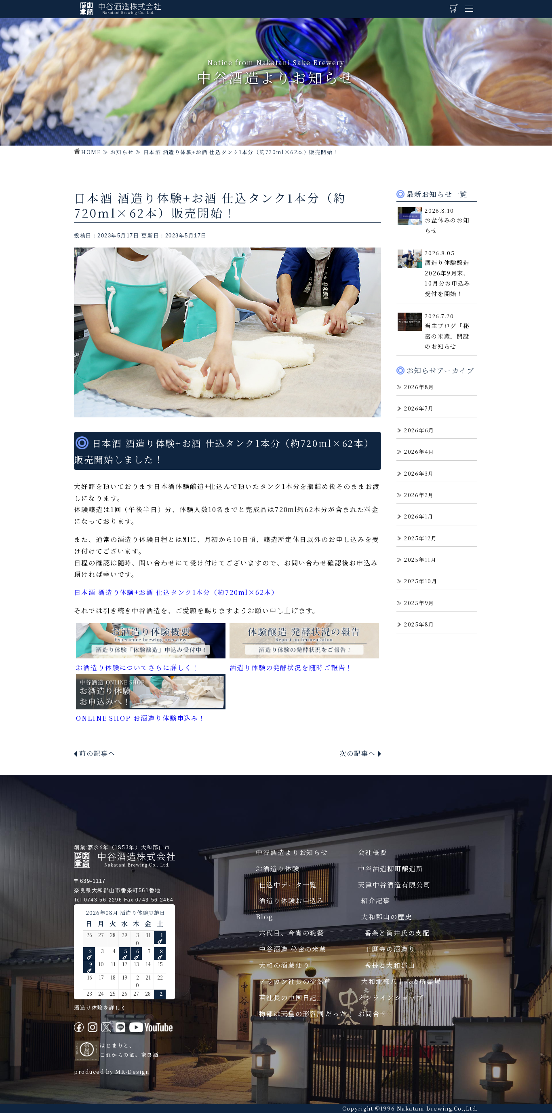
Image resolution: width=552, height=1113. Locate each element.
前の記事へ (97, 753)
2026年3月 (419, 473)
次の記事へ (357, 753)
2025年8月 (419, 624)
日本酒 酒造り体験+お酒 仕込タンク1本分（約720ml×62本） (176, 592)
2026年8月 (419, 387)
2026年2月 (419, 495)
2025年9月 (419, 603)
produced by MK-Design (111, 1071)
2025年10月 (420, 581)
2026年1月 (419, 516)
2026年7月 (419, 408)
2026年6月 (419, 430)
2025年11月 (420, 559)
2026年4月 (419, 451)
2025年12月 (420, 538)
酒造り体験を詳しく (100, 1008)
